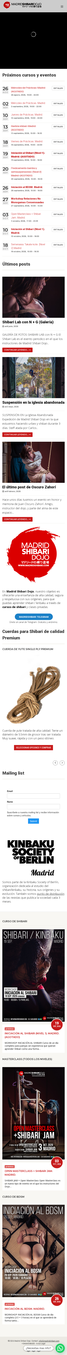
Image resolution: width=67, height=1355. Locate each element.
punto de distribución (50, 894)
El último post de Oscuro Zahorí (29, 487)
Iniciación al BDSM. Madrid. (27, 187)
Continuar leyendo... (16, 350)
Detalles (58, 88)
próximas (10, 1029)
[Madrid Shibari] (22, 5)
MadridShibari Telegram (34, 616)
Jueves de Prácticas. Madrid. (27, 114)
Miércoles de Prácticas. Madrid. (28, 103)
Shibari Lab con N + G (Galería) (28, 322)
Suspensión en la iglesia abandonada (33, 402)
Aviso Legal (40, 1344)
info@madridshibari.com (49, 1341)
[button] (62, 762)
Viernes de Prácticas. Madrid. (27, 141)
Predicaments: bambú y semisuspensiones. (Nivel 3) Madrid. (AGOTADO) (26, 172)
